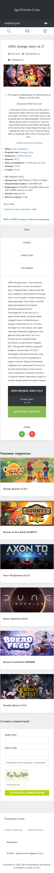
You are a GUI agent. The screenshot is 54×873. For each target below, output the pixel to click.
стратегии (23, 149)
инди (14, 149)
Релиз (17, 169)
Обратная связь (36, 829)
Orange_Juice (26, 152)
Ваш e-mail (11, 748)
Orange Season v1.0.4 (15, 489)
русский (41, 162)
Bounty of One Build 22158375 (20, 532)
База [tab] (27, 230)
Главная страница (13, 829)
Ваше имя (10, 735)
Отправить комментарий (27, 793)
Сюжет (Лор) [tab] (27, 255)
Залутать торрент (27, 411)
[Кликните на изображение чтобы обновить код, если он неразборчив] (17, 775)
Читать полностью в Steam (29, 143)
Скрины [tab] (27, 243)
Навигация (12, 23)
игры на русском (22, 209)
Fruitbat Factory (24, 156)
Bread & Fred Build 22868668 (19, 662)
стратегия (8, 209)
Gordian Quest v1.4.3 (14, 705)
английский (30, 162)
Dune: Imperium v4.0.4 (15, 619)
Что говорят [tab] (27, 268)
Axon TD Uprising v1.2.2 (16, 575)
